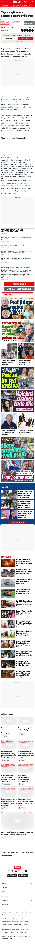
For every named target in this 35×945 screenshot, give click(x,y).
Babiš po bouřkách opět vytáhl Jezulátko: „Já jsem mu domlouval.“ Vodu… (24, 571)
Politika (4, 498)
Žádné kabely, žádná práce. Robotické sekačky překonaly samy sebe (24, 633)
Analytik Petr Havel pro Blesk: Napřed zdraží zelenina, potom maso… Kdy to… (23, 644)
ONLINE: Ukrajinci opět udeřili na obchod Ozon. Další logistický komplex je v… (24, 562)
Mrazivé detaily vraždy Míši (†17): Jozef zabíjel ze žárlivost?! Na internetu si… (24, 624)
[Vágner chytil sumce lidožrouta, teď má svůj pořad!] (17, 19)
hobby (13, 852)
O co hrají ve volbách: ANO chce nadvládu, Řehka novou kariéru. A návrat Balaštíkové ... (25, 504)
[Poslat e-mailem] (32, 30)
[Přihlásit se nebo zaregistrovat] (32, 1)
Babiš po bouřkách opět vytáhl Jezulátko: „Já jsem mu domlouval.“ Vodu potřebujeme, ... (25, 494)
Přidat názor (19, 284)
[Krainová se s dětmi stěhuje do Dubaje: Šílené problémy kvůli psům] (8, 664)
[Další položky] (32, 5)
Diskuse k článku (12, 230)
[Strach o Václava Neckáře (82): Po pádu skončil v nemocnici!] (8, 614)
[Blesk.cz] (17, 2)
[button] (11, 875)
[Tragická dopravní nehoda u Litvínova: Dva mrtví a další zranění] (8, 583)
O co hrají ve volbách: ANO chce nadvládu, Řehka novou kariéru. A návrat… (24, 653)
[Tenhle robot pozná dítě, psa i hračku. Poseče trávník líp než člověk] (8, 593)
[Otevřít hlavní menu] (1, 1)
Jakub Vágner (29, 852)
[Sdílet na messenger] (27, 30)
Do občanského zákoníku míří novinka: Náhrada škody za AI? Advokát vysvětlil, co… (23, 674)
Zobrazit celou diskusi (19, 288)
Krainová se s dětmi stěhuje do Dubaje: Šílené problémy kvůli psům (23, 663)
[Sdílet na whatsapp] (30, 30)
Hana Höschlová (5, 27)
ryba (9, 852)
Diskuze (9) (4, 30)
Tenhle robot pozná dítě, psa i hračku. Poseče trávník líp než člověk (23, 591)
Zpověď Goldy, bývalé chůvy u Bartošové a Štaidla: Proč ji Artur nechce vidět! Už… (24, 603)
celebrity (4, 852)
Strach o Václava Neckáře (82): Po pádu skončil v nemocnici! (24, 613)
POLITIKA (4, 487)
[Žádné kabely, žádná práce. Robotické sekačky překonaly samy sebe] (8, 634)
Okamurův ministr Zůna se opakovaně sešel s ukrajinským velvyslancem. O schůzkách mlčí (25, 514)
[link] (9, 871)
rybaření (22, 852)
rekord (17, 852)
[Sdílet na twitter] (25, 30)
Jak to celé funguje (17, 41)
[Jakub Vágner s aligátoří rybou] (17, 21)
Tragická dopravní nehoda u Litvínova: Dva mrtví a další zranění (24, 581)
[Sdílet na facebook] (22, 30)
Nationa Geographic (7, 855)
